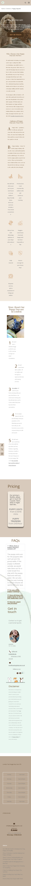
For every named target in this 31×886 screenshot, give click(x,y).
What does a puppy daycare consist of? (13, 547)
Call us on (14, 651)
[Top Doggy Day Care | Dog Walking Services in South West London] (2, 2)
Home (3, 8)
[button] (15, 547)
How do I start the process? (14, 602)
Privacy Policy (15, 737)
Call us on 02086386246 (14, 833)
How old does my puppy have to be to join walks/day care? (15, 596)
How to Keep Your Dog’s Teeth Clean (13, 878)
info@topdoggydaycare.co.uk (17, 665)
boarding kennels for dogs (17, 116)
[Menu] (29, 3)
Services (8, 8)
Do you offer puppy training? (13, 591)
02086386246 (13, 654)
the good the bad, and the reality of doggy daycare (14, 463)
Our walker (14, 388)
